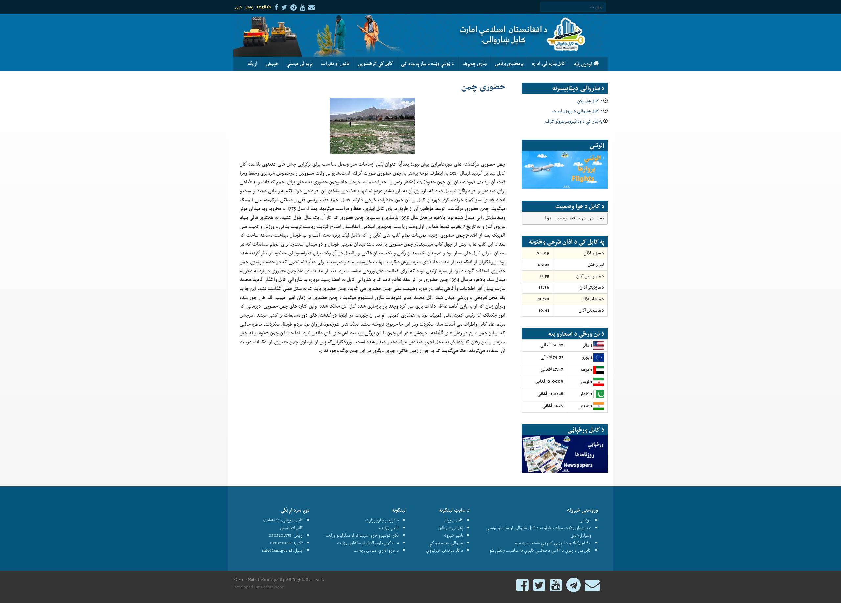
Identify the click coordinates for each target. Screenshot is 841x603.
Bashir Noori (273, 587)
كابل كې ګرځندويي (375, 63)
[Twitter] (539, 588)
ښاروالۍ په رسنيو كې (446, 542)
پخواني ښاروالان (450, 527)
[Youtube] (556, 588)
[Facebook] (522, 588)
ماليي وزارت (389, 527)
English (264, 6)
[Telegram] (573, 588)
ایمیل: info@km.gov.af (282, 550)
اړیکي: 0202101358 (286, 535)
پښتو (249, 6)
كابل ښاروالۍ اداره (549, 63)
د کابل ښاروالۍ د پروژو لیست (577, 111)
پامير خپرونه (453, 535)
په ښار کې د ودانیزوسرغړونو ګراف (573, 121)
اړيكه (252, 63)
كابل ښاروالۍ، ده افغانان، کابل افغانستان (283, 523)
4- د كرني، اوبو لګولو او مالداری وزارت (368, 542)
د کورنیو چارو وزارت (382, 520)
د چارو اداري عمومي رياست (376, 550)
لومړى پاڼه (583, 64)
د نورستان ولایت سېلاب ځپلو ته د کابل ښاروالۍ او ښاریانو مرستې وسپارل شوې (538, 531)
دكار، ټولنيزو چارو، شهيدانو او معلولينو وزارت (362, 535)
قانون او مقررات (335, 63)
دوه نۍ (585, 520)
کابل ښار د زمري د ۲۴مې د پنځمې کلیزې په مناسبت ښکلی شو (540, 550)
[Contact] (592, 588)
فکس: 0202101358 (286, 542)
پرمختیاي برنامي (509, 63)
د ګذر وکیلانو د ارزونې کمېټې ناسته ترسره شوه (553, 542)
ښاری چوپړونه (474, 63)
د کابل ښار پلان (589, 100)
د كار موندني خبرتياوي (444, 550)
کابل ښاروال (453, 520)
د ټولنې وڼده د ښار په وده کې (427, 63)
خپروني (271, 63)
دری (238, 6)
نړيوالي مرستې (299, 63)
